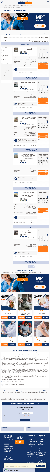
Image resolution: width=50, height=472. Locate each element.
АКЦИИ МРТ (4, 427)
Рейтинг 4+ (4, 52)
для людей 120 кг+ (6, 70)
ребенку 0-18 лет (6, 77)
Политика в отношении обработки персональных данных (8, 445)
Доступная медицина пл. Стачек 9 (28, 83)
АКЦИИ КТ (29, 427)
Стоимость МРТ (5, 352)
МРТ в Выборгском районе (31, 447)
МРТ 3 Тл (4, 59)
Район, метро (4, 47)
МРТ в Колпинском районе (41, 449)
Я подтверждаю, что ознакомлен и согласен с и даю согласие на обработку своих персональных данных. (25, 416)
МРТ (10, 5)
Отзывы (41, 439)
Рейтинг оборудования (6, 75)
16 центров (45, 38)
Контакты (31, 439)
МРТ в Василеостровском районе (41, 444)
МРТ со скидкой (41, 438)
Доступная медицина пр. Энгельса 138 (28, 48)
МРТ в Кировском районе (31, 449)
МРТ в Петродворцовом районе (41, 460)
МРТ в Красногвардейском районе (31, 452)
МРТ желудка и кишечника (26, 5)
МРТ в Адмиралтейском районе (31, 444)
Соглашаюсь (40, 465)
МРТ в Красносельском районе (41, 453)
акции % (4, 72)
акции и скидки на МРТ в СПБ (9, 272)
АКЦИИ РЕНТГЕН (30, 429)
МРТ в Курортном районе (31, 455)
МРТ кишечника (16, 5)
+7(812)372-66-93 (28, 3)
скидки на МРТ (34, 360)
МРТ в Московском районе (31, 457)
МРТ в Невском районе (41, 457)
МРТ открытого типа (5, 56)
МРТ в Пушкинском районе (41, 463)
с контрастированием (7, 66)
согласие (17, 466)
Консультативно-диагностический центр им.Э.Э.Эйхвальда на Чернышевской (28, 156)
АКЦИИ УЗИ (4, 429)
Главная (5, 5)
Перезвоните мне (19, 442)
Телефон (19, 413)
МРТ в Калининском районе (41, 447)
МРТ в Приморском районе (31, 463)
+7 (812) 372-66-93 (31, 79)
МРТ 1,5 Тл (4, 58)
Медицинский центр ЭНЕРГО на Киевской (28, 231)
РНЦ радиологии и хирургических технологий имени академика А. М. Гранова (28, 194)
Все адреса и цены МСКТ (31, 436)
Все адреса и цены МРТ (41, 436)
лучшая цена (5, 68)
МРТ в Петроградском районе (31, 460)
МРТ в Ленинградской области (40, 455)
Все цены (31, 266)
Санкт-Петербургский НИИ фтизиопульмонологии (28, 118)
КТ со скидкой (31, 438)
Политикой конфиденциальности (31, 415)
